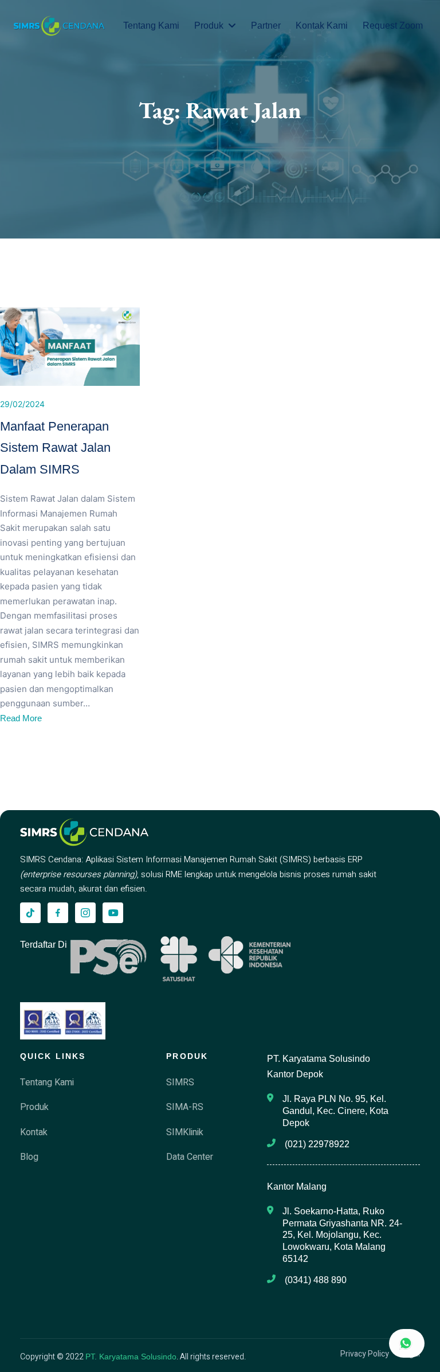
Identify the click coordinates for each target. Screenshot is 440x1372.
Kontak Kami (322, 25)
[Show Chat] (407, 1343)
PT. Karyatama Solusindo (130, 1356)
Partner (266, 25)
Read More (21, 718)
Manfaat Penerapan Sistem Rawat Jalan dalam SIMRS (55, 447)
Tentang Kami (151, 25)
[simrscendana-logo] (59, 25)
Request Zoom (393, 25)
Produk (208, 25)
